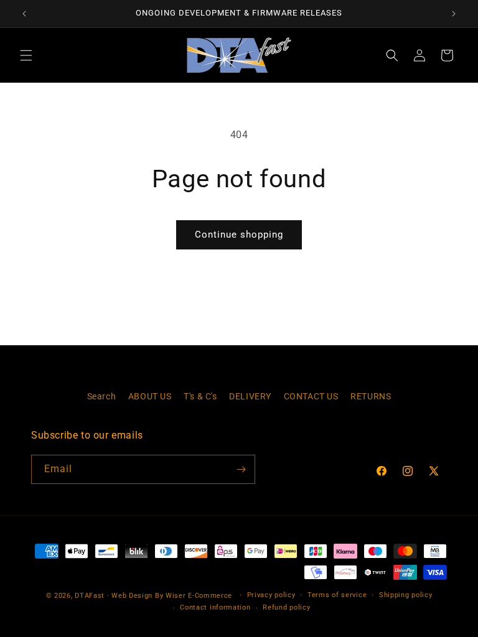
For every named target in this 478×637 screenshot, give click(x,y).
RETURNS (370, 396)
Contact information (215, 607)
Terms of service (337, 595)
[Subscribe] (241, 469)
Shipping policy (406, 595)
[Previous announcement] (24, 13)
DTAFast (90, 596)
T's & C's (200, 396)
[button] (26, 55)
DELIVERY (250, 396)
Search (101, 396)
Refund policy (286, 607)
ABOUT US (150, 396)
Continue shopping (239, 234)
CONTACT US (311, 396)
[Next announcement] (453, 13)
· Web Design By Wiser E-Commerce (169, 596)
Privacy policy (271, 595)
